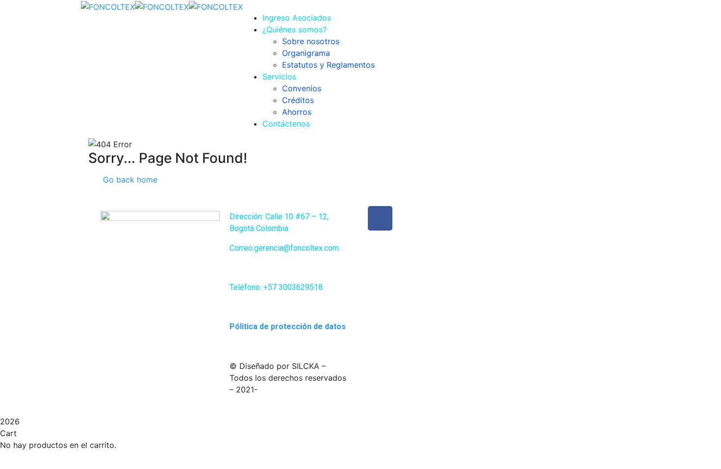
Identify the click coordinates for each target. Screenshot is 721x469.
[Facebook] (380, 218)
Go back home (129, 179)
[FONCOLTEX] (108, 6)
